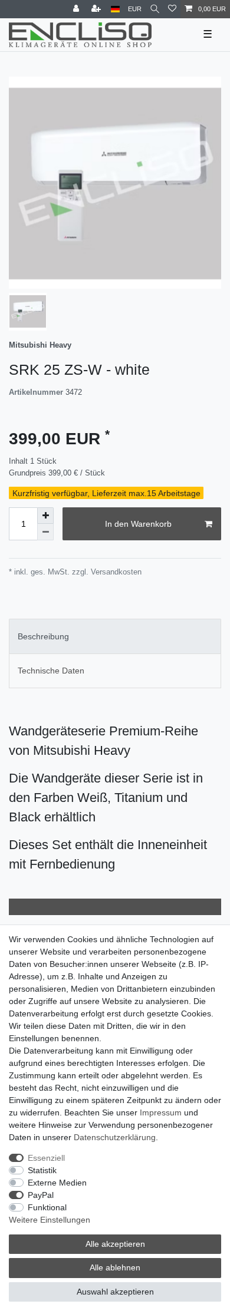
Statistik (42, 1170)
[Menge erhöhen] (45, 515)
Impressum (161, 1112)
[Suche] (155, 9)
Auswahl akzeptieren (115, 1291)
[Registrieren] (97, 9)
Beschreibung (43, 636)
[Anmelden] (77, 9)
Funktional (47, 1207)
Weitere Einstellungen (49, 1219)
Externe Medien (57, 1182)
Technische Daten (51, 670)
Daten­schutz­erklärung (115, 1137)
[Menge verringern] (45, 532)
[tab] (115, 636)
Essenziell (46, 1158)
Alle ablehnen (115, 1267)
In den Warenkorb (138, 524)
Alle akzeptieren (115, 1244)
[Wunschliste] (172, 9)
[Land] (115, 9)
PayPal (41, 1195)
